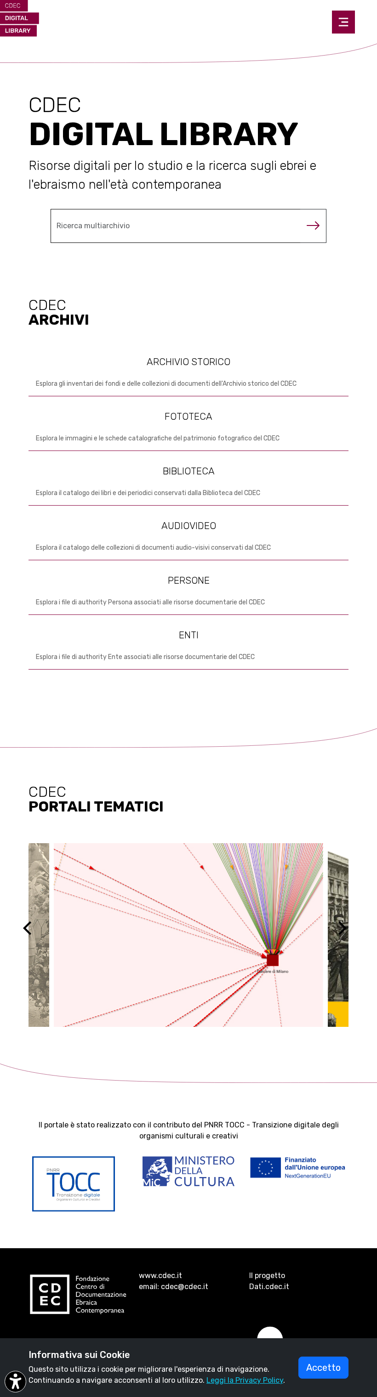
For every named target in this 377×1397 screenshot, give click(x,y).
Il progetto (267, 1275)
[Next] (348, 935)
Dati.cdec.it (269, 1286)
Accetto (323, 1367)
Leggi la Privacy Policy (244, 1380)
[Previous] (35, 935)
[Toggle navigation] (343, 22)
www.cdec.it (160, 1275)
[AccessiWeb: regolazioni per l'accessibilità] (15, 1381)
